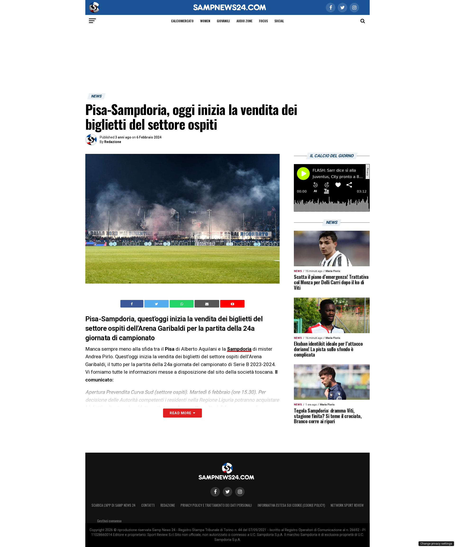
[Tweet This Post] (157, 304)
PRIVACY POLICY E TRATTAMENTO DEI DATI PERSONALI (216, 505)
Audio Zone (244, 20)
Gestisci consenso (109, 520)
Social (279, 20)
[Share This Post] (182, 304)
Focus (263, 20)
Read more (180, 413)
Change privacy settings (436, 543)
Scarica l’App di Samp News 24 (113, 505)
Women (205, 20)
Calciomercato (182, 20)
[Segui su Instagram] (240, 491)
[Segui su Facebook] (215, 491)
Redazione (112, 142)
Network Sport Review (347, 505)
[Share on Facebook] (132, 304)
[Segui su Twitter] (227, 491)
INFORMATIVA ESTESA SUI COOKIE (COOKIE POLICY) (291, 505)
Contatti (148, 505)
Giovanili (223, 20)
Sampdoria (239, 349)
